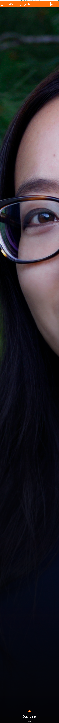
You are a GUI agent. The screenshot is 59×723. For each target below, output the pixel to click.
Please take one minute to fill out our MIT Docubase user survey (29, 0)
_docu (7, 4)
